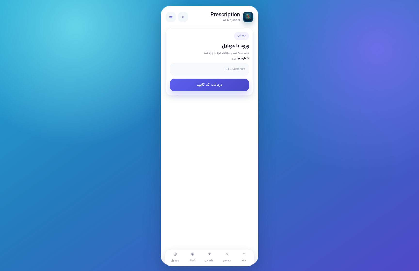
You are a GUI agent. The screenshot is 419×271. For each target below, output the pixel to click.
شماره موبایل (240, 58)
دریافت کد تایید (209, 85)
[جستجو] (183, 17)
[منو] (171, 17)
